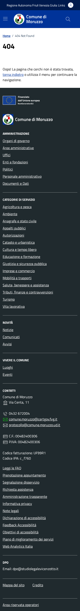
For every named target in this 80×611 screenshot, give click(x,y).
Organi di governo (16, 140)
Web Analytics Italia (18, 546)
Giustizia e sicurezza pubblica (25, 263)
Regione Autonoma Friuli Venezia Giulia (32, 5)
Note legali (11, 510)
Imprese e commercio (19, 270)
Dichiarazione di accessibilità (24, 518)
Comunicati (11, 337)
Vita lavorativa (14, 306)
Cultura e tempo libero (19, 249)
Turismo (9, 299)
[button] (61, 5)
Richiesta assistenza (18, 489)
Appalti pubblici (14, 228)
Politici (8, 169)
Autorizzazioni (13, 235)
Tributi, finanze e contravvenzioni (28, 292)
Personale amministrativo (22, 176)
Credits (37, 585)
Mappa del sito (13, 585)
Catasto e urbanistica (19, 242)
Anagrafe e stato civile (19, 221)
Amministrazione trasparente (25, 496)
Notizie (8, 329)
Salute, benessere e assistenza (26, 285)
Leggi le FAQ (12, 468)
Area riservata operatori (21, 604)
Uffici (6, 155)
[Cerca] (68, 19)
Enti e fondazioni (15, 162)
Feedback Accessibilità (19, 525)
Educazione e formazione (21, 256)
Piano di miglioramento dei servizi (28, 539)
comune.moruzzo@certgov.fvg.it (33, 419)
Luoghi (8, 367)
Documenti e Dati (16, 183)
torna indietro (13, 74)
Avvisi (7, 344)
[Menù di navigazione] (5, 18)
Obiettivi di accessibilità (20, 532)
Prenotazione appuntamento (24, 475)
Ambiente (10, 214)
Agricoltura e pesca (17, 206)
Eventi (7, 374)
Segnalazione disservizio (21, 482)
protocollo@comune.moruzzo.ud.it (34, 425)
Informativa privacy (17, 503)
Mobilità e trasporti (17, 278)
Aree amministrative (18, 148)
